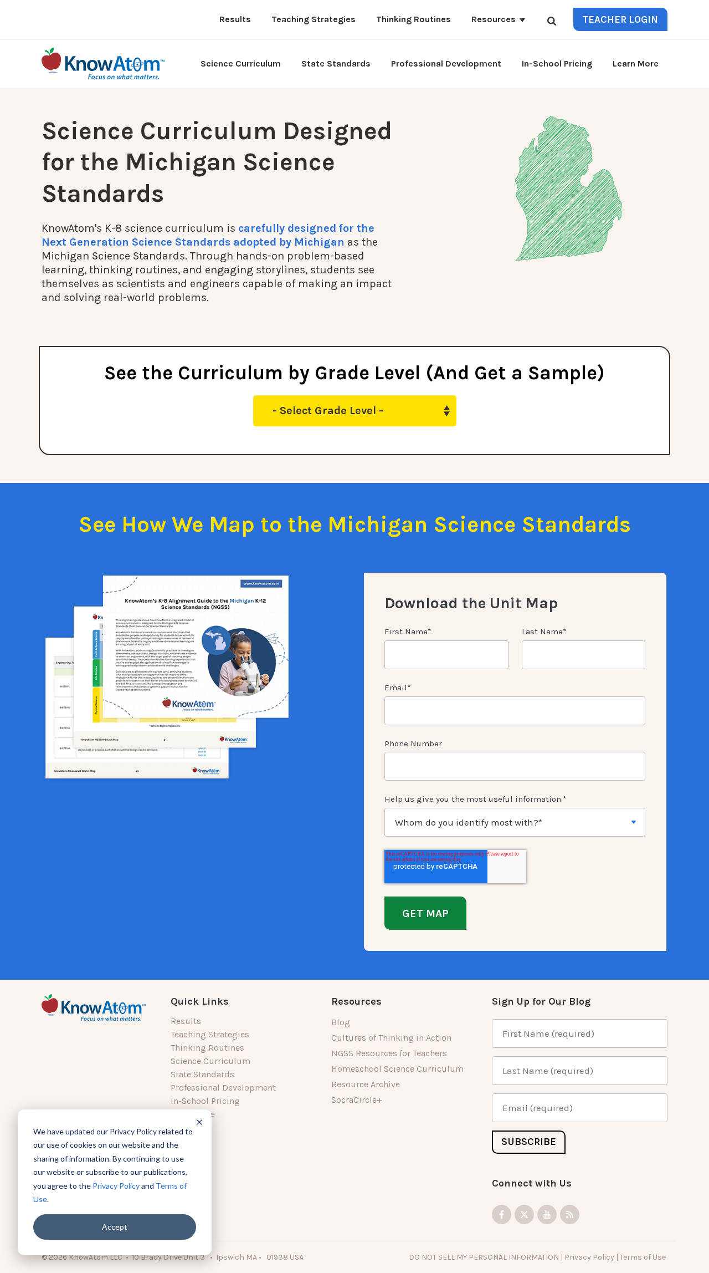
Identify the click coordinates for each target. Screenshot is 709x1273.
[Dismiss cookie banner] (199, 1122)
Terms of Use (643, 1256)
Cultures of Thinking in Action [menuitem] (391, 1037)
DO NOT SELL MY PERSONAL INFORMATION (484, 1256)
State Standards (336, 63)
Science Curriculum (241, 63)
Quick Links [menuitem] (200, 1001)
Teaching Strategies (313, 19)
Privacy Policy (116, 1185)
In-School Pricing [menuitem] (205, 1101)
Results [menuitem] (186, 1021)
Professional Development (446, 63)
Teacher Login (620, 19)
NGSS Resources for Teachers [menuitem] (389, 1053)
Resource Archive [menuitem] (365, 1084)
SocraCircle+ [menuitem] (356, 1099)
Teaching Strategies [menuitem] (210, 1034)
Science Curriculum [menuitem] (210, 1061)
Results (235, 19)
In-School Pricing (557, 63)
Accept (114, 1226)
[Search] (551, 20)
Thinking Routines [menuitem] (207, 1047)
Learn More (636, 63)
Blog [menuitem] (340, 1022)
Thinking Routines (413, 19)
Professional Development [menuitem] (223, 1087)
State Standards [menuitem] (202, 1074)
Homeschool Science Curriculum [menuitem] (397, 1068)
